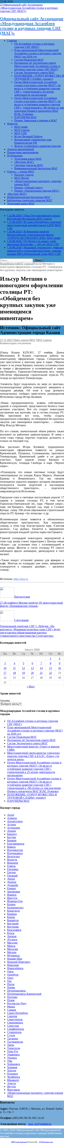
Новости (12, 123)
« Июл (30, 686)
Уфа (9, 1060)
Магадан (12, 942)
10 (5, 668)
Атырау (11, 830)
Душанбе (12, 885)
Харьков (12, 1067)
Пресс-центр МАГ (24, 340)
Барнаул (12, 834)
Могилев (12, 949)
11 (14, 668)
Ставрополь (14, 1032)
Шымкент (13, 1080)
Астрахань (13, 827)
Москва (11, 952)
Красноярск (14, 929)
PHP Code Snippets (19, 1142)
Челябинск (13, 1076)
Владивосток (15, 850)
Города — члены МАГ (20, 171)
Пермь (11, 987)
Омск (10, 971)
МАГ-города (22, 130)
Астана (11, 824)
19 (23, 672)
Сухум (11, 1035)
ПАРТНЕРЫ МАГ (25, 117)
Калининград (15, 907)
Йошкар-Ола (15, 901)
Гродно (11, 872)
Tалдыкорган (15, 1041)
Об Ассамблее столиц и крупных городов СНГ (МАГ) (34, 45)
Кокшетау (13, 920)
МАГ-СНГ (20, 133)
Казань (11, 904)
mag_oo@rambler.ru (39, 1123)
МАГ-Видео (21, 177)
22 (50, 672)
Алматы (12, 818)
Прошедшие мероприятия (22, 152)
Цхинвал (12, 1073)
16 (59, 668)
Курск (10, 933)
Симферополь (15, 1028)
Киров (11, 917)
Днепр (11, 878)
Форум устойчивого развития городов (37, 146)
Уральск (12, 1057)
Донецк (11, 881)
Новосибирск (15, 968)
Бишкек (12, 840)
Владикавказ (15, 853)
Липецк (12, 936)
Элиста (11, 1083)
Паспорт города (23, 174)
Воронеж (12, 862)
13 (32, 668)
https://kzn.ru (21, 578)
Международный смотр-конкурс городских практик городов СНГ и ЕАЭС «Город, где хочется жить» (33, 756)
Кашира (12, 913)
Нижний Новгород (18, 961)
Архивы (5, 700)
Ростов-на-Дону (16, 1003)
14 (41, 668)
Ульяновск (13, 1054)
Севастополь (15, 1019)
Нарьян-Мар (14, 958)
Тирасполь (13, 1048)
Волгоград (13, 856)
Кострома (13, 926)
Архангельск (15, 821)
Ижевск (12, 894)
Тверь (10, 1044)
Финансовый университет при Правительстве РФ (33, 141)
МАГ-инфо (21, 126)
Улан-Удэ (12, 1051)
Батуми (11, 837)
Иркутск (12, 897)
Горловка (12, 869)
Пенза (10, 984)
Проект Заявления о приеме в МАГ (35, 120)
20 (32, 672)
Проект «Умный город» (28, 187)
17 (5, 672)
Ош (9, 981)
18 (14, 672)
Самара (11, 1009)
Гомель (11, 866)
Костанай (12, 923)
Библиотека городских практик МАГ (29, 200)
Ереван (11, 888)
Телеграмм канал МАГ (28, 158)
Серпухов (13, 1025)
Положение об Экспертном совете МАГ (31, 740)
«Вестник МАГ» (24, 161)
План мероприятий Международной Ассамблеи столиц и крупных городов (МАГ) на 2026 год (37, 53)
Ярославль (13, 1089)
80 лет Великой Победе (28, 136)
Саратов (12, 1016)
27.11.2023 (6, 340)
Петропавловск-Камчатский (24, 993)
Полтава (12, 997)
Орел (10, 977)
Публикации (15, 155)
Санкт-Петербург (17, 1012)
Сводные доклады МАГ (28, 165)
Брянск (11, 846)
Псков (11, 1000)
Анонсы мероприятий (20, 149)
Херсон (11, 1070)
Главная (12, 40)
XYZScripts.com (46, 1142)
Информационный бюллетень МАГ (36, 168)
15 (50, 668)
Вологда (12, 859)
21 (41, 672)
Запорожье (13, 891)
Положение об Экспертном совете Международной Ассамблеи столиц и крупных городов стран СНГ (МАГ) (37, 66)
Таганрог (12, 1038)
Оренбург (13, 974)
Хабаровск (13, 1064)
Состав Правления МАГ (29, 59)
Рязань (11, 1006)
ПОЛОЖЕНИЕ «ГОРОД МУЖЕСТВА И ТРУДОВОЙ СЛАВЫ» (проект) (39, 77)
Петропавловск (16, 990)
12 (23, 668)
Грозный (12, 875)
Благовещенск (15, 843)
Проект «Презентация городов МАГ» (37, 190)
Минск (11, 945)
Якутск (11, 1086)
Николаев (13, 965)
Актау (10, 814)
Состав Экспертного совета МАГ (34, 72)
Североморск (15, 1022)
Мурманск (13, 955)
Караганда (13, 910)
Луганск (12, 939)
